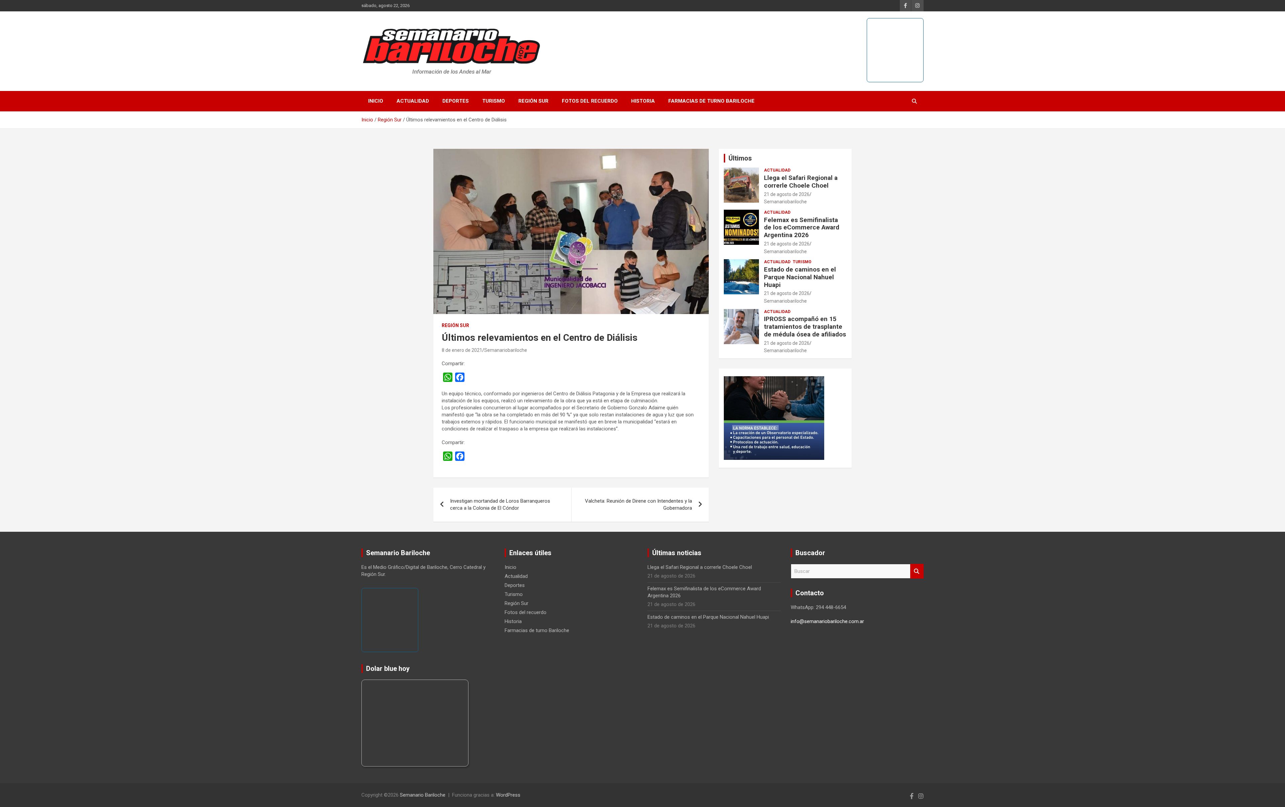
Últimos (740, 158)
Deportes (455, 101)
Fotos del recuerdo (590, 101)
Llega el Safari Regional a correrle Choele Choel (801, 181)
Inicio (375, 101)
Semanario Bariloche (422, 795)
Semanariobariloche (505, 350)
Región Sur (533, 101)
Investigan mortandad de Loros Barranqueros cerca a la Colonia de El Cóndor (500, 504)
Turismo (493, 101)
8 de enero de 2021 (462, 350)
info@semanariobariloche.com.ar (827, 621)
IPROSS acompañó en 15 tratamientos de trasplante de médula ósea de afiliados (805, 326)
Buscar (917, 571)
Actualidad (413, 101)
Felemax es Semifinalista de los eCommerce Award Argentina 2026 (801, 227)
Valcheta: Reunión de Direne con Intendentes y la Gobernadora (638, 504)
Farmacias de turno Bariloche (711, 101)
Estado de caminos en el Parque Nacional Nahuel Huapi (800, 277)
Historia (643, 101)
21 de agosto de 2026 (786, 194)
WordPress (508, 795)
